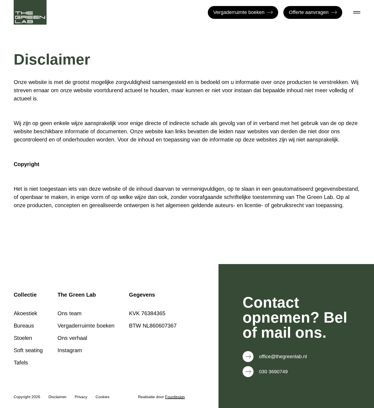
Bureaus (24, 326)
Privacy (81, 397)
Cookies (103, 397)
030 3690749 (273, 371)
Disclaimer (57, 397)
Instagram (69, 350)
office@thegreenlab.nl (283, 356)
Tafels (21, 363)
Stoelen (23, 338)
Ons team (69, 313)
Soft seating (28, 350)
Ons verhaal (72, 338)
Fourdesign (175, 397)
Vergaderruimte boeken (238, 12)
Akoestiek (25, 313)
